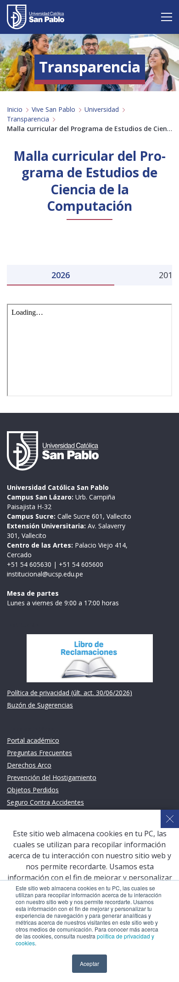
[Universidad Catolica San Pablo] (35, 17)
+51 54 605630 (29, 564)
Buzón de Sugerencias (40, 705)
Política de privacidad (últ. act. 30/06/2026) (69, 692)
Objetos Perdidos (33, 789)
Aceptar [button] (89, 963)
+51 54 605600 (81, 564)
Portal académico (33, 740)
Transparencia (28, 119)
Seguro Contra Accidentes (45, 802)
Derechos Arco (29, 765)
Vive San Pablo (53, 109)
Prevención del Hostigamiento (51, 777)
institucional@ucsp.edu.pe (45, 574)
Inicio (14, 109)
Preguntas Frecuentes (39, 752)
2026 (60, 274)
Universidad (101, 109)
